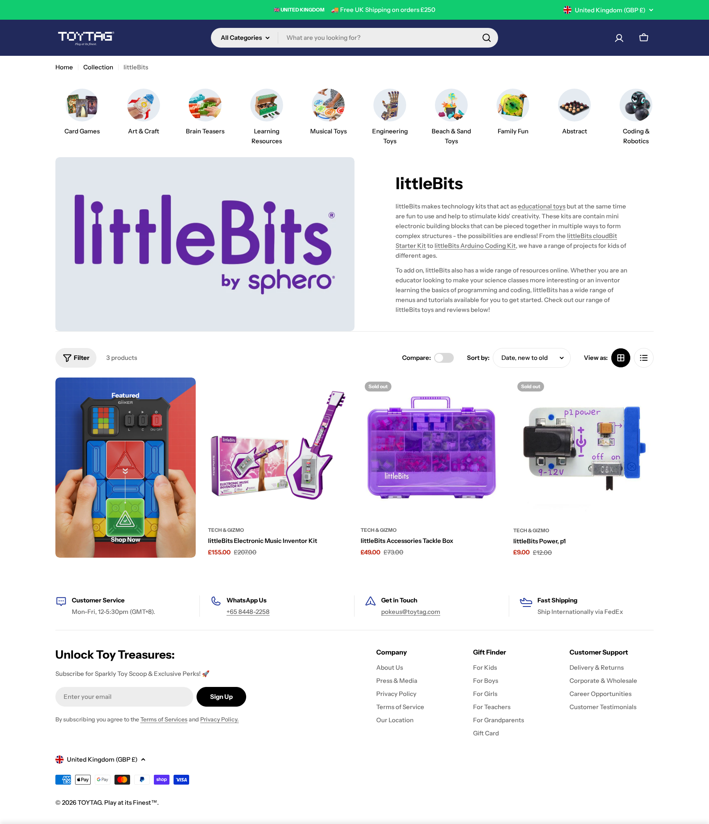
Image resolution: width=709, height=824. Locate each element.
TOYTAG (89, 802)
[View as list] (644, 358)
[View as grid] (621, 358)
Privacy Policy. (219, 719)
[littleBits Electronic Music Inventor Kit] (278, 448)
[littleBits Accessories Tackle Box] (431, 448)
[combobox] (354, 38)
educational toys (541, 206)
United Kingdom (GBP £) (610, 10)
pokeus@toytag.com (410, 612)
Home (64, 67)
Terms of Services (164, 719)
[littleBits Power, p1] (583, 448)
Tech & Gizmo (226, 530)
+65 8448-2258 (248, 612)
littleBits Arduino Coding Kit (475, 245)
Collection (98, 67)
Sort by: (478, 358)
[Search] (487, 38)
